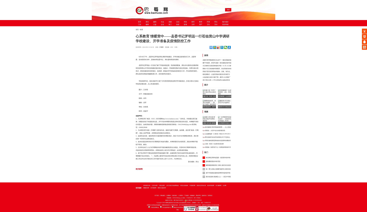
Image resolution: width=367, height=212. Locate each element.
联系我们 (210, 195)
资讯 (147, 22)
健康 (147, 24)
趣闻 (154, 22)
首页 (139, 22)
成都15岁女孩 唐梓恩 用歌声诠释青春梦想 (209, 123)
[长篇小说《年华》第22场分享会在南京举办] (209, 93)
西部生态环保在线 (201, 185)
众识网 (224, 185)
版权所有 (204, 195)
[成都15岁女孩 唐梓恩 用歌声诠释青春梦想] (209, 120)
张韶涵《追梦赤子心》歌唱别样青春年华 (218, 147)
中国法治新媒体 (184, 185)
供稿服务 (192, 195)
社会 (162, 22)
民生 (216, 22)
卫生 (208, 24)
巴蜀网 (161, 47)
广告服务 (186, 195)
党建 (170, 22)
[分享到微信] (225, 47)
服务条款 (174, 195)
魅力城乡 (225, 22)
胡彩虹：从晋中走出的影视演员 (215, 130)
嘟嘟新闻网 (146, 188)
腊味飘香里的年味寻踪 (213, 161)
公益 (154, 24)
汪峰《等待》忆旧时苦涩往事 (214, 144)
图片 (206, 85)
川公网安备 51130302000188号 (194, 200)
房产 (200, 24)
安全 (216, 24)
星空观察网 (153, 188)
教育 (200, 22)
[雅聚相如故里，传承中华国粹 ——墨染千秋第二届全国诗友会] (209, 104)
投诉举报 (225, 24)
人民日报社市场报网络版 (172, 185)
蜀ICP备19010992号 (179, 200)
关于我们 (157, 195)
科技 (185, 22)
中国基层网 (192, 185)
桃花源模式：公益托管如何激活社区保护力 (216, 74)
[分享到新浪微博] (218, 47)
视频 (206, 112)
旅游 (177, 24)
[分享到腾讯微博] (221, 47)
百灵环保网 (154, 185)
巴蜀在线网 (162, 185)
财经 (193, 22)
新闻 (206, 55)
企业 (162, 24)
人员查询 (180, 195)
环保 (208, 22)
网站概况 (162, 195)
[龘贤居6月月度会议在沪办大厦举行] (224, 104)
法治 (177, 22)
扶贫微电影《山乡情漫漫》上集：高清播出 (224, 97)
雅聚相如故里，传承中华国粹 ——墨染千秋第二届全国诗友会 (209, 107)
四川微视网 (218, 185)
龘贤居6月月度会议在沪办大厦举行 (224, 107)
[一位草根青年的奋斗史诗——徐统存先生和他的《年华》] (224, 120)
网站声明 (198, 195)
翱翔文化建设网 (162, 188)
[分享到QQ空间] (214, 47)
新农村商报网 (210, 185)
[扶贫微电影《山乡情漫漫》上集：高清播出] (224, 93)
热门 (170, 24)
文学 (193, 24)
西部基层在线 (146, 185)
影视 (185, 24)
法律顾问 (168, 195)
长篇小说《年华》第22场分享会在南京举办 (209, 97)
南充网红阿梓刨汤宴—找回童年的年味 (218, 157)
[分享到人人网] (229, 47)
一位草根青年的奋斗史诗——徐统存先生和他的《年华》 (224, 123)
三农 (139, 24)
